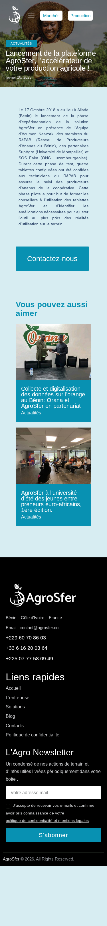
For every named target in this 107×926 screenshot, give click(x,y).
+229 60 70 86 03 (26, 638)
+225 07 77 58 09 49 (29, 658)
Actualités (21, 43)
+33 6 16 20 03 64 (26, 648)
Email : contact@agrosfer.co (32, 627)
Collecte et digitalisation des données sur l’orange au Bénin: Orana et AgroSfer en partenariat (53, 397)
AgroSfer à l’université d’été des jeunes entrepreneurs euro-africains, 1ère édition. (51, 501)
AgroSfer (11, 859)
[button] (51, 16)
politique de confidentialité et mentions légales (47, 820)
